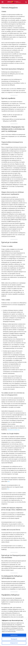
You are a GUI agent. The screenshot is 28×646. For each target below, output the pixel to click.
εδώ (8, 481)
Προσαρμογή (14, 639)
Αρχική (2, 5)
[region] (14, 632)
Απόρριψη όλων (14, 643)
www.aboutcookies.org (13, 429)
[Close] (26, 619)
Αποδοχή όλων (14, 635)
